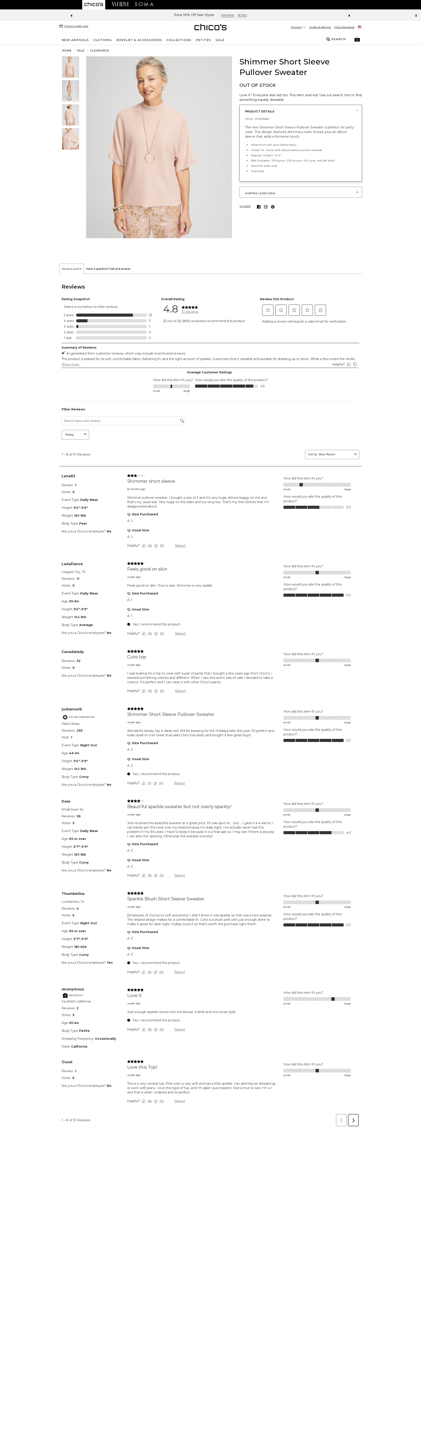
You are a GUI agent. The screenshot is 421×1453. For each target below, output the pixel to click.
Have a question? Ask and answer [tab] (108, 268)
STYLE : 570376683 (257, 119)
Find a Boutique (344, 27)
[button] (357, 39)
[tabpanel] (210, 701)
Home (67, 50)
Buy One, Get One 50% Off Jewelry (194, 15)
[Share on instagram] (266, 207)
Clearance (99, 50)
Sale (81, 50)
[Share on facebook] (258, 207)
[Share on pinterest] (273, 207)
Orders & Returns (320, 27)
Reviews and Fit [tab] (72, 268)
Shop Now (235, 15)
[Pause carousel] (416, 15)
